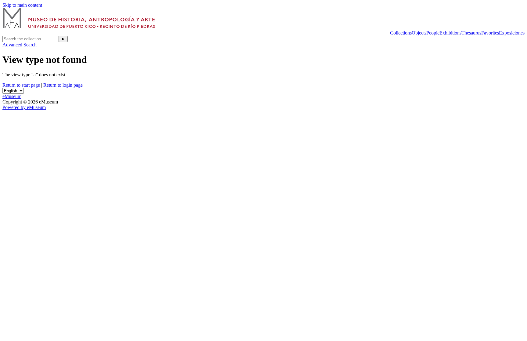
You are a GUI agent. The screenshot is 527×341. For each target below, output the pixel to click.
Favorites (490, 32)
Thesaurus (471, 32)
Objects (419, 32)
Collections (401, 32)
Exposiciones (512, 32)
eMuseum (11, 96)
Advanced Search (19, 44)
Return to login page (63, 85)
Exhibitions (450, 32)
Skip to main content (22, 5)
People (432, 32)
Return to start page (21, 85)
